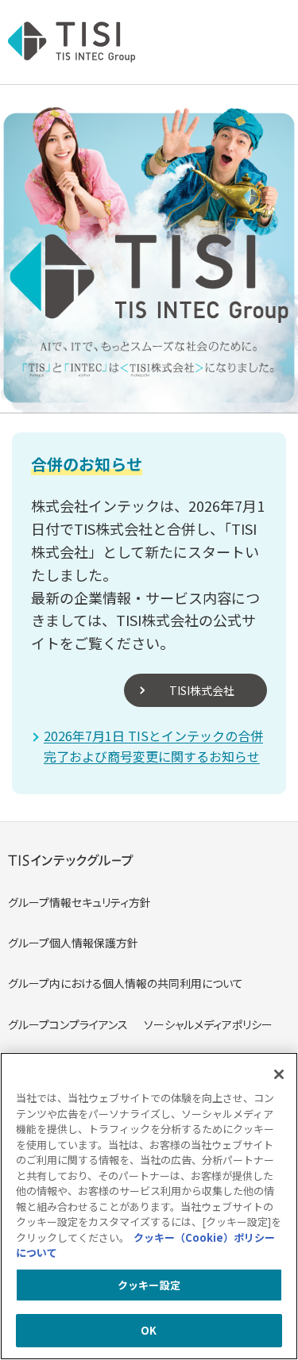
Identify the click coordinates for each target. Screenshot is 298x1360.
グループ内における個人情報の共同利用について (125, 983)
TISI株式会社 (201, 690)
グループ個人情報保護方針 (73, 943)
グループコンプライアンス (68, 1024)
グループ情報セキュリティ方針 (79, 902)
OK (149, 1330)
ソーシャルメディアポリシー (208, 1024)
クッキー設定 (149, 1285)
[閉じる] (278, 1074)
